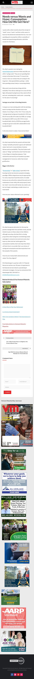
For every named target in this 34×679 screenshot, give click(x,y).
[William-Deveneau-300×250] (13, 506)
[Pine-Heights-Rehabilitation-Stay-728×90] (17, 200)
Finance (13, 13)
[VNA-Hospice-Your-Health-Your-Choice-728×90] (17, 137)
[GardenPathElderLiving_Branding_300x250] (14, 529)
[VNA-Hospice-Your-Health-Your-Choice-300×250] (17, 553)
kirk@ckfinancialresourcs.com (10, 275)
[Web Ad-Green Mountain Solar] (10, 597)
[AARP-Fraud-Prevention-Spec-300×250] (13, 617)
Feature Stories (6, 13)
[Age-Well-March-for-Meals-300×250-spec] (13, 641)
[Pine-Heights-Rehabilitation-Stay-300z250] (17, 212)
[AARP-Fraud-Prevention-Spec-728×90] (17, 332)
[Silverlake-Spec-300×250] (14, 483)
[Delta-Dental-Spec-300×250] (13, 459)
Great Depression (7, 71)
